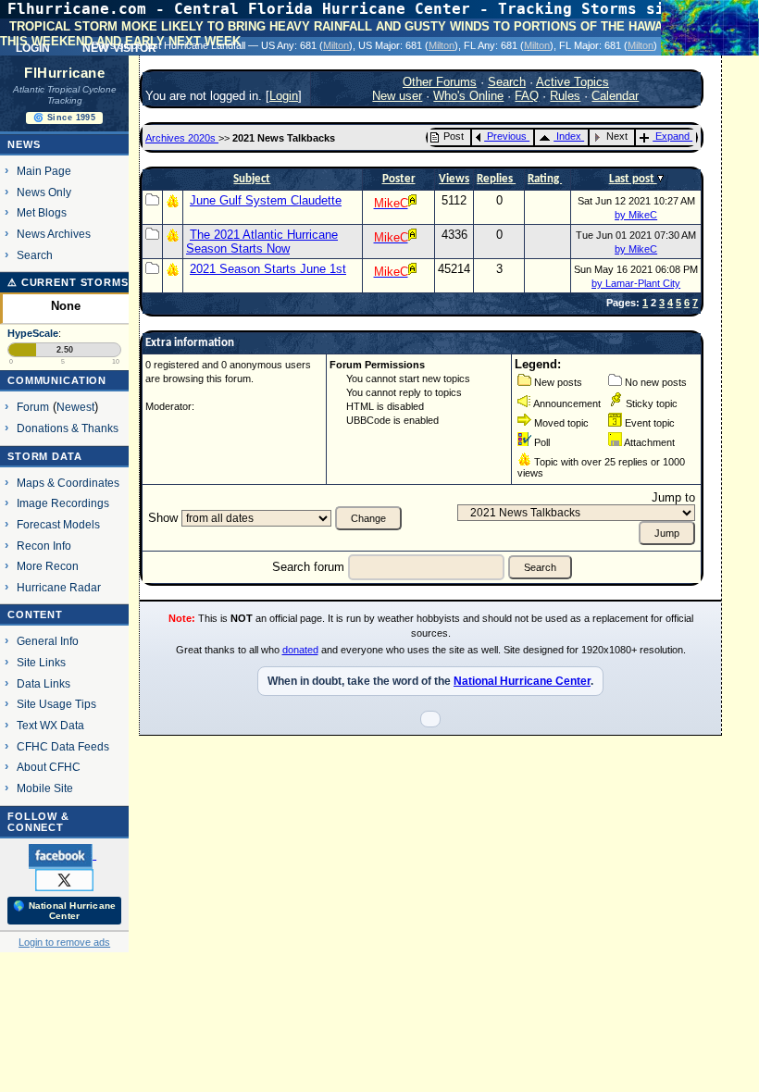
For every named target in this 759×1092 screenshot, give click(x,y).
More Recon (48, 566)
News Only (44, 192)
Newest (75, 407)
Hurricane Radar (59, 587)
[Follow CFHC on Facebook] (62, 855)
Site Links (41, 662)
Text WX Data (50, 725)
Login (283, 96)
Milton (336, 45)
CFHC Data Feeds (63, 746)
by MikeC (636, 214)
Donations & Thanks (67, 428)
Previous (506, 136)
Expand (672, 136)
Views (454, 179)
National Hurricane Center (522, 681)
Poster (399, 179)
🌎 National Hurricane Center (64, 910)
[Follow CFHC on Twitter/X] (64, 879)
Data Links (43, 683)
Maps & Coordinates (68, 483)
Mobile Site (45, 788)
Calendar (615, 96)
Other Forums (440, 82)
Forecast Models (58, 524)
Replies (496, 179)
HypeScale (32, 333)
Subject (251, 179)
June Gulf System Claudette (266, 200)
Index (569, 136)
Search (35, 255)
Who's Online (468, 96)
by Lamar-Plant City (635, 283)
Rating (545, 179)
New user (397, 96)
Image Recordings (63, 503)
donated (300, 649)
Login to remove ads (64, 942)
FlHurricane (64, 73)
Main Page (44, 171)
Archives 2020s (181, 137)
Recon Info (44, 546)
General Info (48, 641)
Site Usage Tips (56, 704)
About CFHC (49, 767)
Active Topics (572, 82)
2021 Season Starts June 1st (268, 269)
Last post (633, 179)
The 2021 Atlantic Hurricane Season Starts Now (262, 241)
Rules (565, 96)
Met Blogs (42, 212)
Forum (33, 407)
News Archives (54, 234)
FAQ (527, 96)
